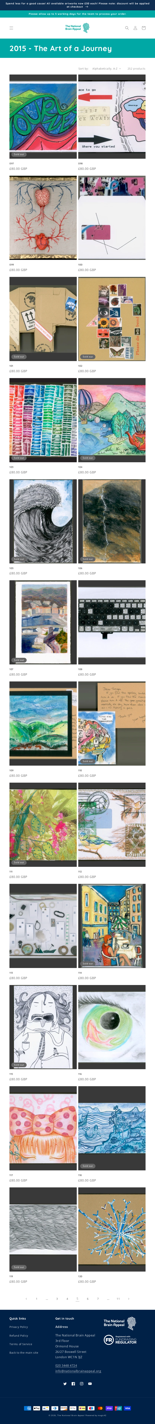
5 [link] (77, 1299)
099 (11, 264)
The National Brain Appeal (71, 1415)
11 (118, 1298)
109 (11, 770)
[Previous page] (26, 1299)
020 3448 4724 (66, 1365)
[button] (11, 28)
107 (11, 669)
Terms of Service (20, 1344)
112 (80, 871)
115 (11, 1073)
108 (80, 669)
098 (80, 163)
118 (80, 1175)
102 (80, 365)
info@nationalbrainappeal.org (78, 1371)
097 (11, 163)
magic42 (102, 1415)
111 (11, 871)
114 (80, 972)
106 (80, 568)
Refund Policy (18, 1335)
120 (80, 1276)
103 (11, 466)
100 (80, 264)
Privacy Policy (18, 1327)
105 (11, 568)
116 (80, 1073)
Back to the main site (23, 1352)
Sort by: (83, 68)
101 (11, 365)
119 (11, 1276)
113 (11, 972)
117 (11, 1175)
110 (80, 770)
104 (80, 466)
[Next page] (128, 1299)
